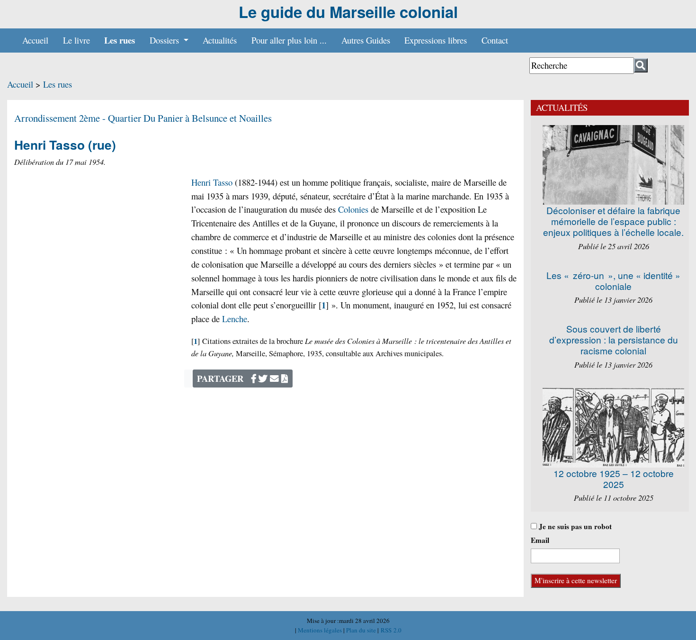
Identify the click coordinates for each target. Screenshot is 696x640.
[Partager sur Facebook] (253, 378)
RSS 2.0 (390, 630)
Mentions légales (320, 630)
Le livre (76, 40)
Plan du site (361, 630)
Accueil (35, 40)
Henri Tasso (211, 182)
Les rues (119, 40)
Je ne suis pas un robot (574, 526)
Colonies (353, 209)
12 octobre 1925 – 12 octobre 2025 (613, 478)
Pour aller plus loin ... (289, 40)
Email (540, 540)
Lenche (234, 319)
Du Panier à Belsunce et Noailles (207, 118)
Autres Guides (365, 40)
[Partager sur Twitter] (263, 378)
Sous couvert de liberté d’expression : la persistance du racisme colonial (613, 339)
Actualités (220, 40)
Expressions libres (435, 40)
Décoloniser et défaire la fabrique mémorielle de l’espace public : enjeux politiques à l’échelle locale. (613, 221)
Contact (495, 40)
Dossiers (165, 40)
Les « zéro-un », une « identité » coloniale (613, 280)
